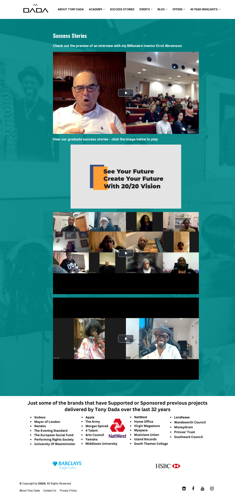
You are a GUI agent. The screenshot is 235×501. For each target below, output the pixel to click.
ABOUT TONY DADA (71, 9)
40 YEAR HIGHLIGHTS (204, 9)
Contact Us (49, 490)
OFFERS (177, 9)
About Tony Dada (29, 490)
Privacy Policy (68, 490)
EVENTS (145, 9)
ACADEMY (95, 9)
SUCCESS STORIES (122, 9)
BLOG (161, 9)
